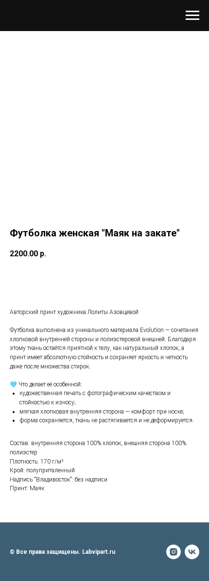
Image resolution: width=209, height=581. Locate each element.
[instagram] (173, 552)
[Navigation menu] (192, 15)
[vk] (192, 552)
